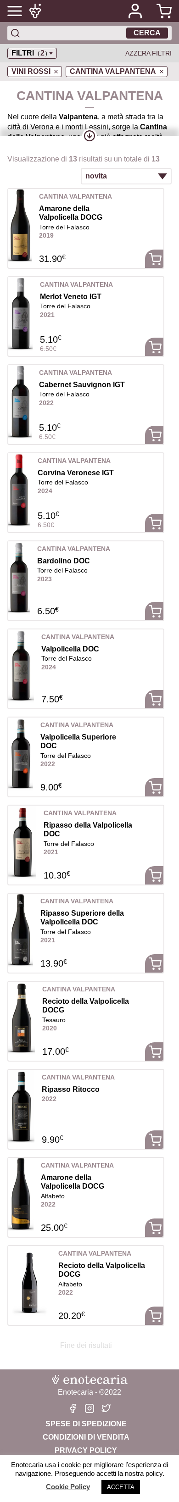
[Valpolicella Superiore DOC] (20, 754)
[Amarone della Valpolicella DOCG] (20, 225)
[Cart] (161, 11)
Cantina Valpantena (113, 71)
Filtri (29, 53)
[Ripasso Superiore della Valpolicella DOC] (20, 930)
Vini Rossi (30, 71)
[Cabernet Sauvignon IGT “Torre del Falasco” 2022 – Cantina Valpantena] (20, 402)
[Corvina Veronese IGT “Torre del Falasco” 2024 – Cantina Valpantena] (19, 490)
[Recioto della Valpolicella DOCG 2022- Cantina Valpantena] (29, 1282)
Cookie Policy (68, 1487)
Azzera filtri (148, 53)
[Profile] (135, 11)
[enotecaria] (36, 11)
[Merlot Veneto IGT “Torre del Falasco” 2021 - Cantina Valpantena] (20, 313)
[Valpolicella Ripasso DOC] (21, 1106)
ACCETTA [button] (120, 1487)
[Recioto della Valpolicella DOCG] (21, 1018)
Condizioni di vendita (86, 1437)
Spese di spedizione (86, 1424)
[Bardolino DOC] (19, 578)
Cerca (147, 33)
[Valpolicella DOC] (21, 666)
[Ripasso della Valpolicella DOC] (22, 842)
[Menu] (14, 11)
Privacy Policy (86, 1450)
